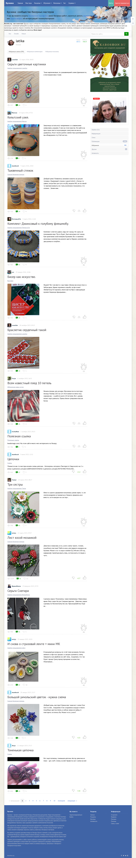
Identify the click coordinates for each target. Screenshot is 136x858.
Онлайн (16, 34)
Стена (93, 137)
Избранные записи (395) (16, 52)
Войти (111, 3)
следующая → (72, 801)
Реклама (113, 819)
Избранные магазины (52, 52)
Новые (24, 34)
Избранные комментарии (34, 52)
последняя (61, 801)
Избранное (109, 145)
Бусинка (10, 3)
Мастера (29, 3)
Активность (95, 153)
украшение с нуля (90, 16)
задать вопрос (16, 18)
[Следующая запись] (133, 23)
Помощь (113, 821)
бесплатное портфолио (38, 16)
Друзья (109, 149)
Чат (64, 3)
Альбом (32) (96, 130)
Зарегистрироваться (122, 3)
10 (54, 801)
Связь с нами (115, 823)
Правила (113, 817)
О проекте (114, 815)
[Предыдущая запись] (133, 19)
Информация (96, 134)
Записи (92, 815)
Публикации (109, 141)
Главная (20, 3)
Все (10, 34)
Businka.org (10, 855)
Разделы (93, 817)
